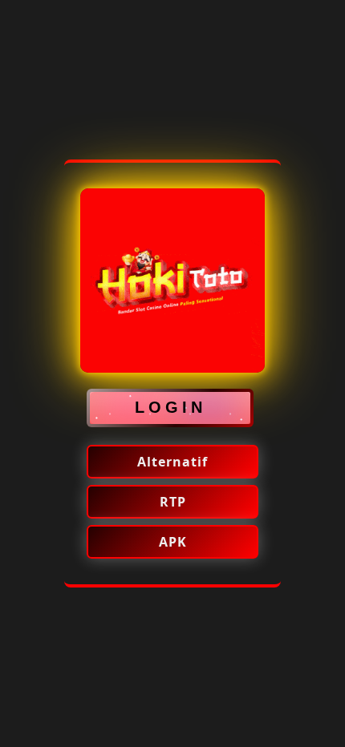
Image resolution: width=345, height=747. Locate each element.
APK (173, 542)
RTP (173, 502)
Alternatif (172, 461)
